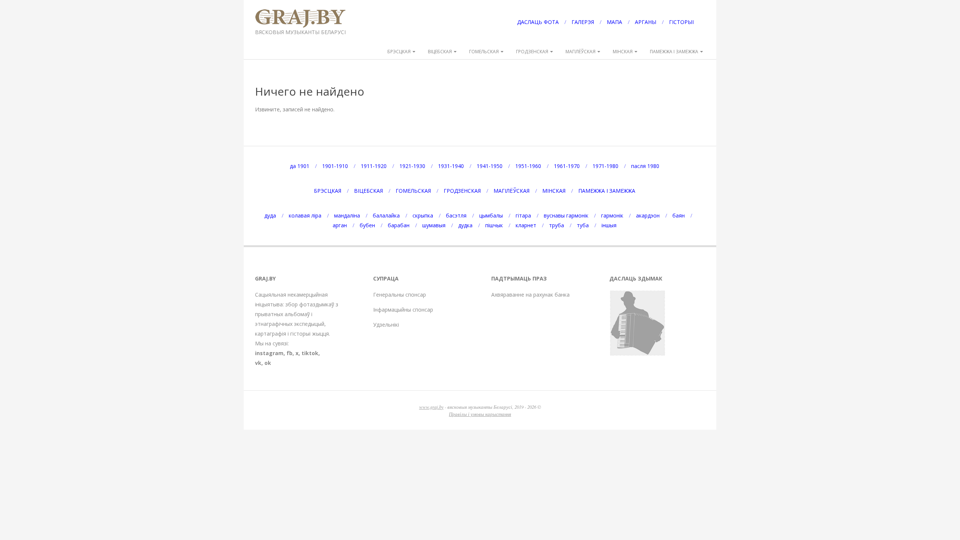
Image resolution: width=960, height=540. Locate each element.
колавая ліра (305, 215)
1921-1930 (412, 166)
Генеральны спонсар (399, 294)
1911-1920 (374, 166)
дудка (465, 225)
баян (678, 215)
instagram (269, 353)
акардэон (648, 215)
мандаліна (347, 215)
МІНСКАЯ (623, 51)
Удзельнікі (386, 324)
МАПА (614, 22)
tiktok (310, 353)
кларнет (526, 225)
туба (583, 225)
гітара (523, 215)
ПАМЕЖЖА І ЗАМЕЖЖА (674, 51)
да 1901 (299, 166)
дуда (270, 215)
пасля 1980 (645, 166)
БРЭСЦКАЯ (399, 51)
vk (258, 362)
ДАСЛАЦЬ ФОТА (538, 22)
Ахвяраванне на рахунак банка (530, 294)
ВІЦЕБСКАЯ (440, 51)
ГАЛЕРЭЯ (583, 22)
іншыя (609, 225)
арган (340, 225)
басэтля (456, 215)
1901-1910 (335, 166)
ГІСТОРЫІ (681, 22)
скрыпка (422, 215)
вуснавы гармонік (566, 215)
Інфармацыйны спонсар (403, 309)
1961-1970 (567, 166)
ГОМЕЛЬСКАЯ (484, 51)
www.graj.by (431, 407)
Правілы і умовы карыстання (480, 414)
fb (289, 353)
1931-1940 (451, 166)
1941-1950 (489, 166)
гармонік (612, 215)
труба (556, 225)
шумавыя (434, 225)
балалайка (386, 215)
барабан (399, 225)
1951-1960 (528, 166)
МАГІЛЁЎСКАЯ (581, 51)
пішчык (494, 225)
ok (267, 362)
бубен (367, 225)
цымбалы (491, 215)
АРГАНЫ (645, 22)
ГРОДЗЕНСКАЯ (532, 51)
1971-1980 (605, 166)
